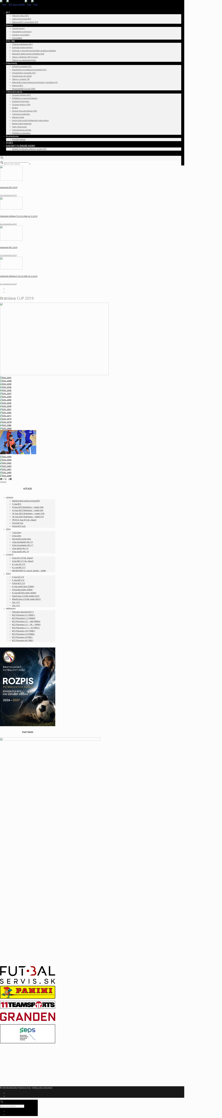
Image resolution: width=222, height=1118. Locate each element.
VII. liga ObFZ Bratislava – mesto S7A (28, 513)
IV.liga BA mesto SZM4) (22, 590)
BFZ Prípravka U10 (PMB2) (23, 634)
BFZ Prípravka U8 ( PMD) (22, 640)
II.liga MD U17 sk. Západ (22, 561)
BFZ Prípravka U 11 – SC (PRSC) (26, 628)
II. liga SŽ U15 (18, 577)
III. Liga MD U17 (19, 567)
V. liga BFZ (16, 504)
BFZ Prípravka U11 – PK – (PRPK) (26, 624)
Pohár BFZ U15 (18, 583)
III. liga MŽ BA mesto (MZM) (24, 593)
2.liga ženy (16, 536)
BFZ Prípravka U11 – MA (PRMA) (26, 621)
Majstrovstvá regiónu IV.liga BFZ (26, 501)
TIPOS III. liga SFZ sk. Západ (24, 520)
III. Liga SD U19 (18, 564)
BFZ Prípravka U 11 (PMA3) (23, 618)
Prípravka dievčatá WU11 (23, 612)
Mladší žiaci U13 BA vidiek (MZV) (26, 599)
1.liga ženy (16, 532)
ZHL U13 (16, 602)
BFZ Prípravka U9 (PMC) (22, 637)
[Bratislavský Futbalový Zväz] (19, 4)
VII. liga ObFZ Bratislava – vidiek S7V (28, 517)
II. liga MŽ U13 (18, 580)
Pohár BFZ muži (19, 526)
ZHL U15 (16, 605)
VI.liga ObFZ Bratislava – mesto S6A (27, 507)
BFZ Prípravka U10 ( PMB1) (23, 631)
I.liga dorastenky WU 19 (22, 542)
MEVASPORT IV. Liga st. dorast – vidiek (29, 571)
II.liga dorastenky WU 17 (22, 545)
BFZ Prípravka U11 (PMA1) (23, 615)
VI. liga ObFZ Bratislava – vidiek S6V (27, 510)
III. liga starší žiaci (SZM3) (23, 586)
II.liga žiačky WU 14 (20, 551)
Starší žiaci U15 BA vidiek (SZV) (25, 596)
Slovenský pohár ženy (21, 539)
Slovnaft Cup (17, 523)
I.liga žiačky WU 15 (20, 548)
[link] (30, 164)
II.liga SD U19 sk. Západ (22, 558)
